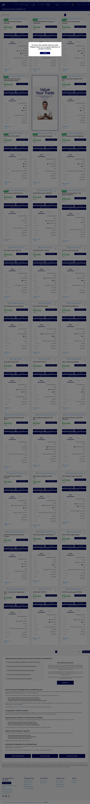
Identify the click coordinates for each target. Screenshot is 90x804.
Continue (45, 53)
